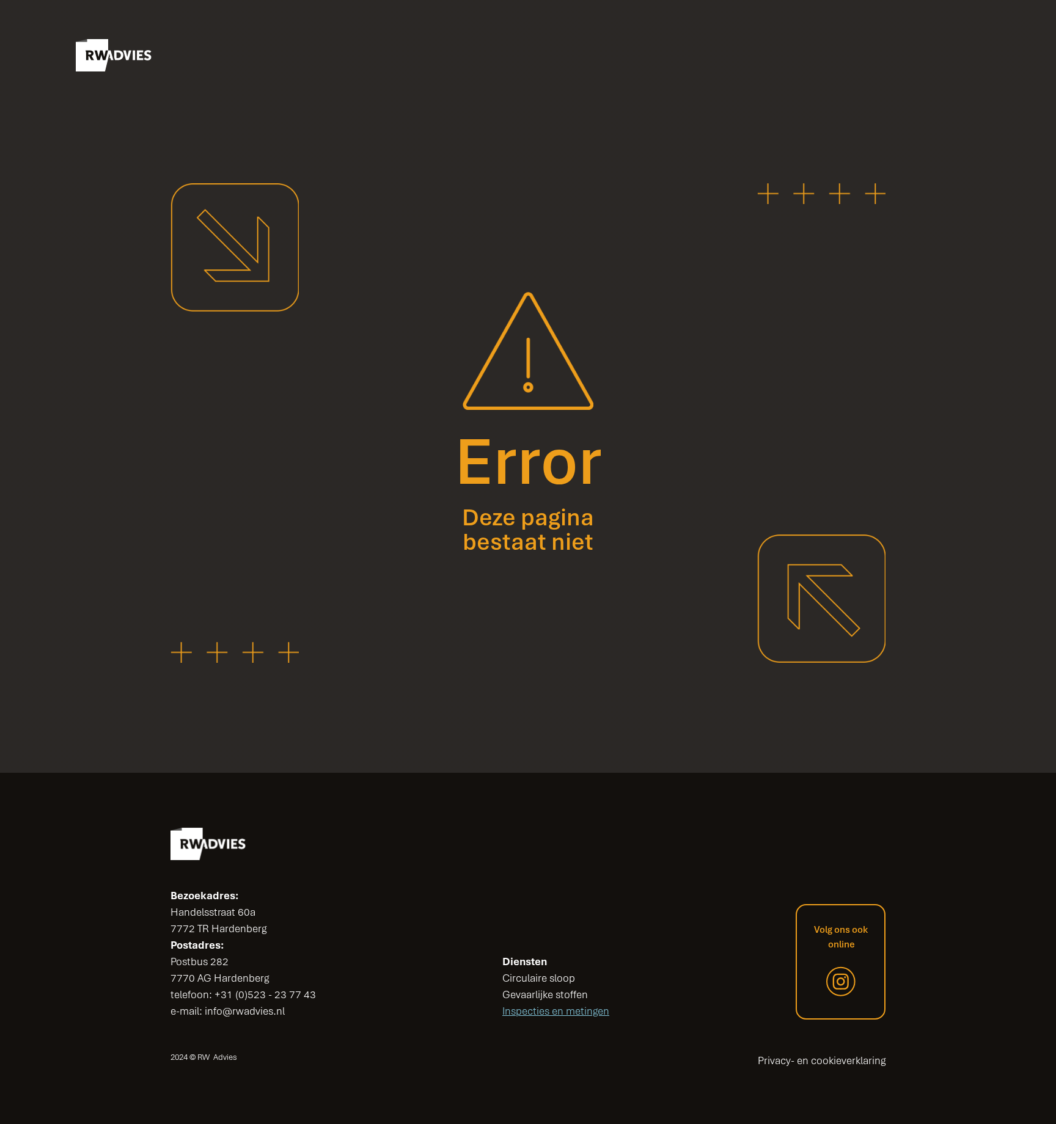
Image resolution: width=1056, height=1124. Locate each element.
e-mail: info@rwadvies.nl (227, 1011)
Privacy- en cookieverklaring (822, 1060)
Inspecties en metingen (555, 1011)
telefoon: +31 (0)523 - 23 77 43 (243, 994)
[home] (114, 55)
